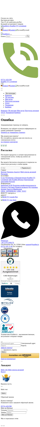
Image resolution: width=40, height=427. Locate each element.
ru (2, 28)
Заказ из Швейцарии (14, 189)
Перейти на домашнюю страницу (13, 132)
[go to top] (4, 425)
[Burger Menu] (11, 34)
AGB (10, 185)
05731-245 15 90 (6, 246)
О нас (3, 178)
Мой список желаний (28, 172)
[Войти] (2, 88)
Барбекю (8, 107)
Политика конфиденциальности (24, 185)
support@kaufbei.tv (32, 244)
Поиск (3, 36)
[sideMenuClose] (2, 386)
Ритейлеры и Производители (16, 178)
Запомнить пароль (10, 350)
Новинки (8, 95)
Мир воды (9, 99)
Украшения (9, 105)
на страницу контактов (9, 142)
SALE (7, 103)
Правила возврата (21, 187)
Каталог (12, 181)
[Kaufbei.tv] (5, 26)
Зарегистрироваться (8, 359)
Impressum (4, 185)
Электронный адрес (28, 343)
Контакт (4, 172)
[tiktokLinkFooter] (1, 423)
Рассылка (4, 174)
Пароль (23, 345)
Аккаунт (17, 172)
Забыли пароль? (6, 348)
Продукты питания (12, 101)
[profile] (2, 32)
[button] (20, 355)
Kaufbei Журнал (18, 180)
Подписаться (26, 168)
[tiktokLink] (1, 339)
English (12, 30)
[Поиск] (28, 36)
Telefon (3, 412)
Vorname (4, 410)
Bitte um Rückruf (7, 415)
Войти (4, 352)
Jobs (10, 180)
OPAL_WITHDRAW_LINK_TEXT (13, 191)
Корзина (10, 172)
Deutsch (5, 30)
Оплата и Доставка (8, 187)
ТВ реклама (9, 97)
